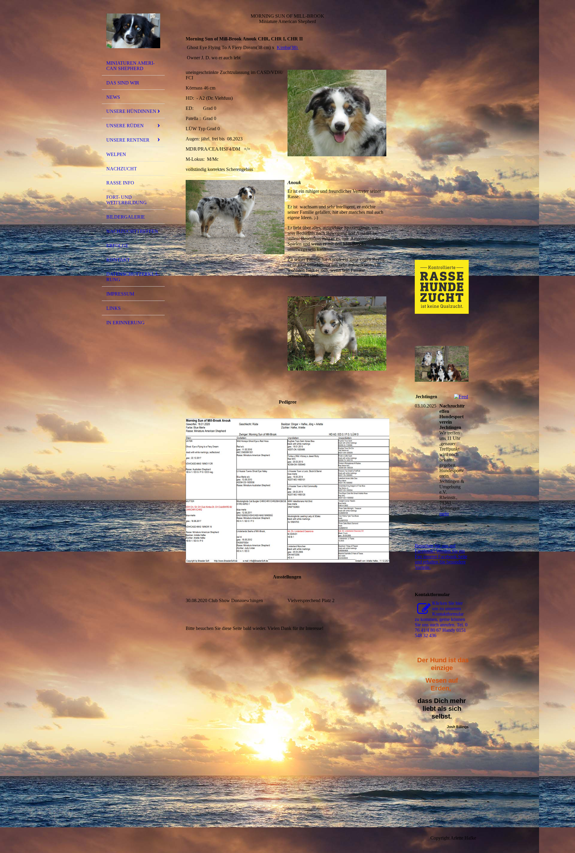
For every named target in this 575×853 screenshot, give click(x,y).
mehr (444, 513)
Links (113, 308)
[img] (133, 30)
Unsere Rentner (127, 140)
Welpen (116, 154)
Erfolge (117, 245)
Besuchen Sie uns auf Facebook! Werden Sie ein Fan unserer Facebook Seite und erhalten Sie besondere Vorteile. (441, 556)
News (113, 97)
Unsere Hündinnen (131, 111)
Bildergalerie (125, 216)
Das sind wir (122, 82)
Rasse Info (120, 182)
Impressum (120, 293)
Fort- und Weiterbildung (126, 200)
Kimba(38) (288, 47)
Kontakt (118, 259)
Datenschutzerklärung (133, 277)
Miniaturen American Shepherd (130, 65)
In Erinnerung (125, 322)
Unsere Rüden (125, 125)
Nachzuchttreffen (132, 231)
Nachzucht (121, 168)
